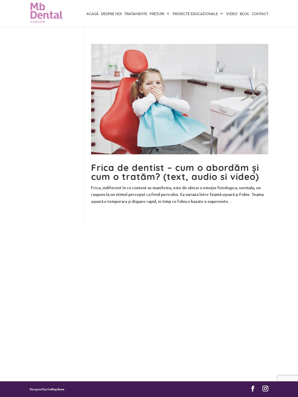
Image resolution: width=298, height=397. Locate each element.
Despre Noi (111, 14)
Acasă (92, 14)
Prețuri (157, 14)
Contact (260, 14)
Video (231, 14)
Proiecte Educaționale (195, 14)
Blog (244, 14)
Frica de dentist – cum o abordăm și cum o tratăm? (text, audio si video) (175, 172)
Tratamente (135, 14)
